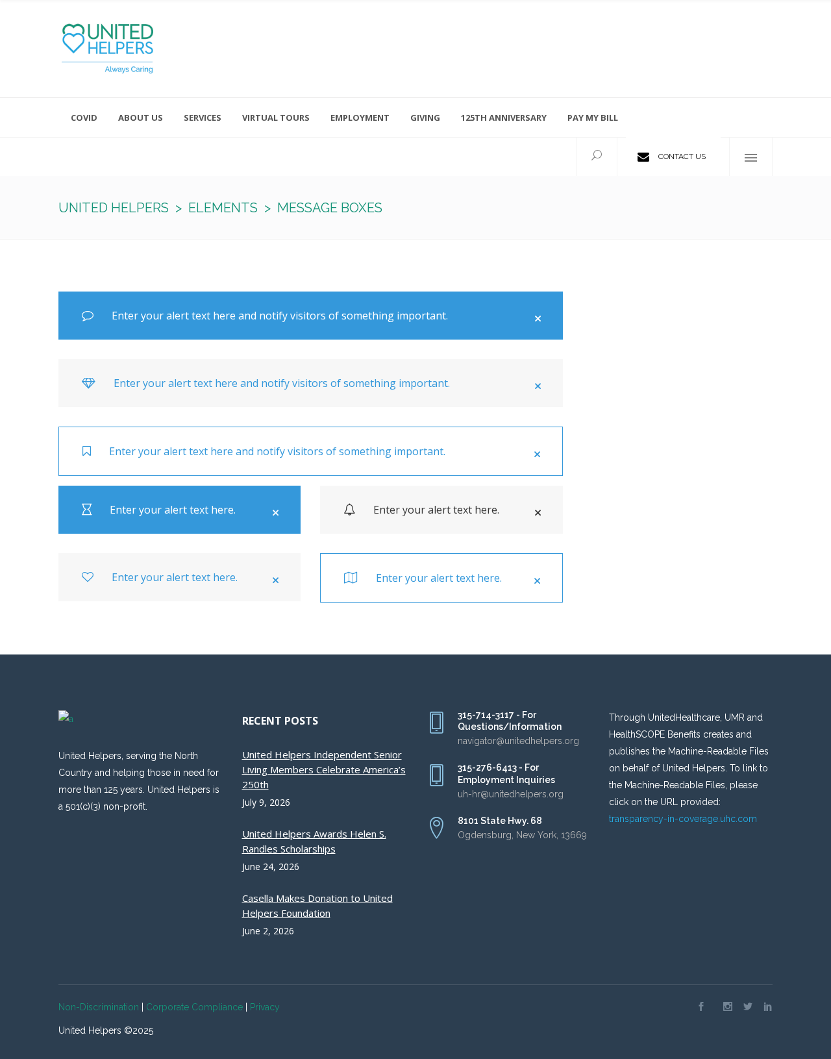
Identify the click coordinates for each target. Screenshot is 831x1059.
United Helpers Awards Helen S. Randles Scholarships (314, 841)
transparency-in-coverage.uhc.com (683, 819)
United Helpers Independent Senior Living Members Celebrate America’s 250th (324, 769)
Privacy (265, 1007)
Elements (223, 208)
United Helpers (113, 208)
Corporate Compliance (194, 1007)
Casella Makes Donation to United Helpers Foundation (317, 905)
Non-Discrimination (98, 1007)
